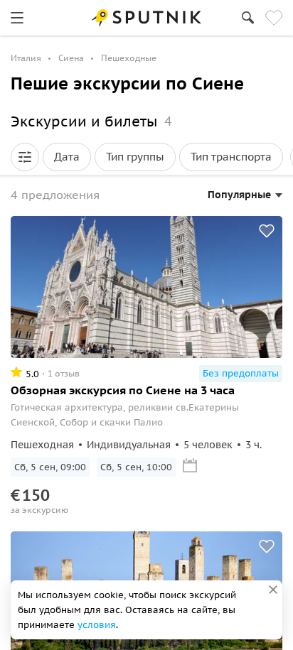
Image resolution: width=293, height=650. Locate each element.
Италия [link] (26, 58)
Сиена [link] (71, 58)
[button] (25, 157)
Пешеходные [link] (128, 58)
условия (97, 625)
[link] (17, 17)
